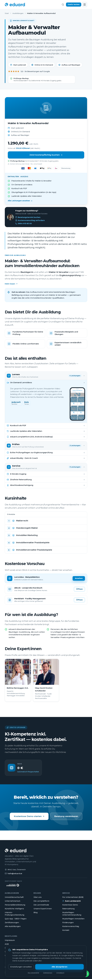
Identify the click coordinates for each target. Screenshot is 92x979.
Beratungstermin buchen (29, 217)
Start (7, 13)
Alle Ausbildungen (13, 926)
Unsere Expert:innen (43, 909)
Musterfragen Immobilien (73, 919)
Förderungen (68, 922)
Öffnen (79, 589)
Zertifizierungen (12, 922)
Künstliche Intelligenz (14, 909)
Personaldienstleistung (15, 905)
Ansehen (79, 578)
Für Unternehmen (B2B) (72, 897)
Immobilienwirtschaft (14, 897)
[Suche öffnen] (62, 4)
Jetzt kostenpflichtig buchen (44, 155)
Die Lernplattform (41, 901)
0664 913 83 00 (25, 223)
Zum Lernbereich (73, 901)
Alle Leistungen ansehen (19, 201)
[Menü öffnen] (84, 4)
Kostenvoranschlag (70, 926)
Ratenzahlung (68, 909)
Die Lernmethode (41, 905)
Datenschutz (47, 972)
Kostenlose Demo (70, 905)
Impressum (10, 940)
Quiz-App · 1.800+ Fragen (15, 919)
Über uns (38, 897)
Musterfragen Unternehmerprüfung (71, 913)
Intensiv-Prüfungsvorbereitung (14, 913)
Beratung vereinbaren (66, 816)
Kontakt (65, 930)
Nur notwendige (33, 972)
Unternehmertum (12, 901)
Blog (35, 912)
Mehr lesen (10, 284)
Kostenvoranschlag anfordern (31, 220)
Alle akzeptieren (59, 967)
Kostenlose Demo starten (28, 816)
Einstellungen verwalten (21, 967)
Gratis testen (74, 4)
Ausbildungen (17, 13)
